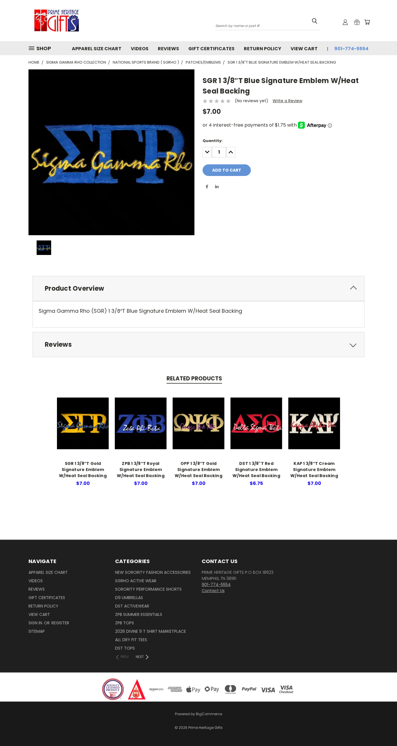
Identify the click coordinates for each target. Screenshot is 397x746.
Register (60, 623)
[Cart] (367, 22)
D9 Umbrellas (129, 598)
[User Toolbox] (345, 22)
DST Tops (125, 648)
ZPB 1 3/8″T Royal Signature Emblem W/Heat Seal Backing (140, 470)
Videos (140, 48)
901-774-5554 (351, 48)
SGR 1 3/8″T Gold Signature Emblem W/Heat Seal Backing (83, 470)
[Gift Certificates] (357, 22)
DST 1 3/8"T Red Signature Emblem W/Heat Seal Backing (256, 470)
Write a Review (287, 101)
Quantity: (213, 140)
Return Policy (262, 48)
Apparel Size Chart (96, 48)
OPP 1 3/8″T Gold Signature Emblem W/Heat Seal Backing (198, 470)
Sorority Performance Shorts (148, 589)
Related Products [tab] (194, 378)
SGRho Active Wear (135, 581)
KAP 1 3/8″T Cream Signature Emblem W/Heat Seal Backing (314, 470)
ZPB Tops (124, 623)
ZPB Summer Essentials (138, 614)
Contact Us (213, 591)
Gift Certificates (211, 48)
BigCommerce (209, 713)
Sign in (35, 623)
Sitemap (36, 631)
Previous (382, 723)
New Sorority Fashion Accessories (153, 572)
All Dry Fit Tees (131, 640)
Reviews (168, 48)
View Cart (304, 48)
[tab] (198, 288)
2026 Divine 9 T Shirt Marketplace (150, 631)
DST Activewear (132, 606)
